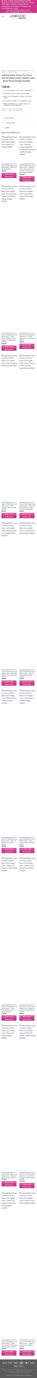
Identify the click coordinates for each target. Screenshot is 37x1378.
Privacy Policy (10, 1371)
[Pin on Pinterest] (17, 109)
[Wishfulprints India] (18, 16)
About (4, 1369)
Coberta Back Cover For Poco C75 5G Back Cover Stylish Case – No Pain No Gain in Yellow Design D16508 (27, 1176)
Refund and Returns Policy (24, 1369)
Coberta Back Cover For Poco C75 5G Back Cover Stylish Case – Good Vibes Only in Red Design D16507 (27, 336)
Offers (7, 128)
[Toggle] (3, 118)
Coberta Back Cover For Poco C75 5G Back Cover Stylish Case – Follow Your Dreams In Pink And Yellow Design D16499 (9, 1343)
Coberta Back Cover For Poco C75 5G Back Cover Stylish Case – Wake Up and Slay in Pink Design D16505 (27, 1008)
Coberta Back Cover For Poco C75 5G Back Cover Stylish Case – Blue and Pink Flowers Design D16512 (9, 841)
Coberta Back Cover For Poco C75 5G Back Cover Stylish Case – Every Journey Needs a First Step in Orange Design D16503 (9, 337)
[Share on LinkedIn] (21, 109)
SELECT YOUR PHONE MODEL (9, 175)
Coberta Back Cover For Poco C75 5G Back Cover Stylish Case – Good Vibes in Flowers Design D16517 (27, 841)
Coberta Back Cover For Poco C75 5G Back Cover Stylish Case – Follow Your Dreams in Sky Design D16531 (9, 1008)
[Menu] (2, 16)
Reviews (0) (10, 123)
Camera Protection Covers (18, 70)
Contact (10, 1369)
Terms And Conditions (24, 1371)
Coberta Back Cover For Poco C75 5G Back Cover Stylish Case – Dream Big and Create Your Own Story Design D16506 (27, 506)
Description (9, 118)
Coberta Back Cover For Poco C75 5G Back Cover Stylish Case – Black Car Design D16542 (9, 166)
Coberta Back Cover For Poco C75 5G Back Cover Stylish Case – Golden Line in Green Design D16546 (27, 1343)
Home (3, 70)
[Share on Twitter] (10, 109)
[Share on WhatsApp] (3, 109)
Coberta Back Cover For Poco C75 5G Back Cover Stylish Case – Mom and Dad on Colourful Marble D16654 (9, 673)
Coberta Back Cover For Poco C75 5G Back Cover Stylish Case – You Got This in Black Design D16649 (27, 673)
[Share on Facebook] (6, 109)
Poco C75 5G (12, 72)
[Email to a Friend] (14, 109)
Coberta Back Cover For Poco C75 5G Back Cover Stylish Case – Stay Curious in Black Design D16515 (9, 506)
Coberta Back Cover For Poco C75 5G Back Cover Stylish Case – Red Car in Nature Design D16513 (9, 1175)
